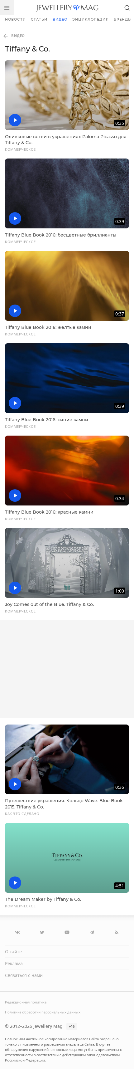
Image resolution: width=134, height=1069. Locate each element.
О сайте (13, 951)
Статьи (39, 19)
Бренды (123, 19)
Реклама (14, 963)
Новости (15, 19)
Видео (60, 19)
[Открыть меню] (7, 7)
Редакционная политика (25, 1002)
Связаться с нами (24, 975)
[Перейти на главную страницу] (67, 7)
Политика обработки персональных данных (42, 1012)
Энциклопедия (90, 19)
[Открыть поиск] (127, 7)
